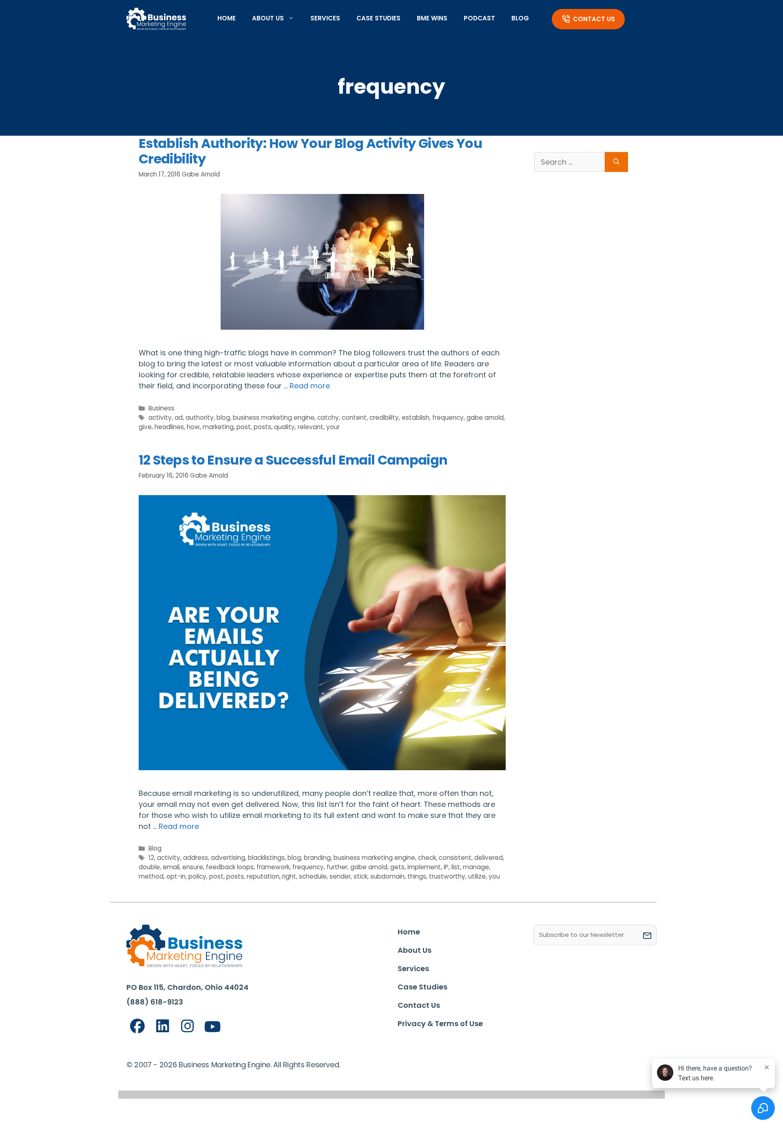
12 (151, 857)
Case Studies (378, 18)
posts (262, 427)
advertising (228, 857)
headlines (169, 427)
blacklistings (266, 857)
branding (317, 857)
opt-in (176, 876)
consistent (455, 857)
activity (160, 417)
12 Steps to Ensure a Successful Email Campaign (293, 460)
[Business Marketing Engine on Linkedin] (163, 1026)
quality (284, 427)
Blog (520, 18)
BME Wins (432, 18)
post (244, 427)
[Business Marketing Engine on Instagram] (188, 1026)
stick (360, 876)
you (494, 876)
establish (415, 417)
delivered (488, 857)
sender (340, 876)
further (337, 867)
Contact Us (594, 19)
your (333, 427)
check (427, 857)
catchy (328, 417)
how (193, 427)
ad (179, 417)
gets (397, 867)
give (145, 427)
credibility (384, 417)
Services (325, 18)
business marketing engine (273, 417)
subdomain (387, 876)
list (455, 867)
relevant (310, 427)
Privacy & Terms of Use (440, 1023)
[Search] (616, 162)
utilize (477, 876)
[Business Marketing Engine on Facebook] (137, 1026)
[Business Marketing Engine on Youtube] (213, 1027)
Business (161, 408)
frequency (448, 417)
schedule (313, 876)
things (416, 876)
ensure (192, 867)
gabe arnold (485, 417)
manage (476, 867)
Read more (310, 386)
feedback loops (230, 867)
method (151, 876)
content (354, 417)
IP (446, 867)
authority (200, 417)
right (289, 876)
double (149, 867)
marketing (218, 427)
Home (226, 18)
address (195, 857)
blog (223, 417)
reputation (263, 876)
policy (197, 876)
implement (424, 867)
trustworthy (447, 876)
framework (273, 867)
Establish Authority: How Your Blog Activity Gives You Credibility (310, 151)
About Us (268, 18)
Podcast (479, 18)
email (171, 867)
